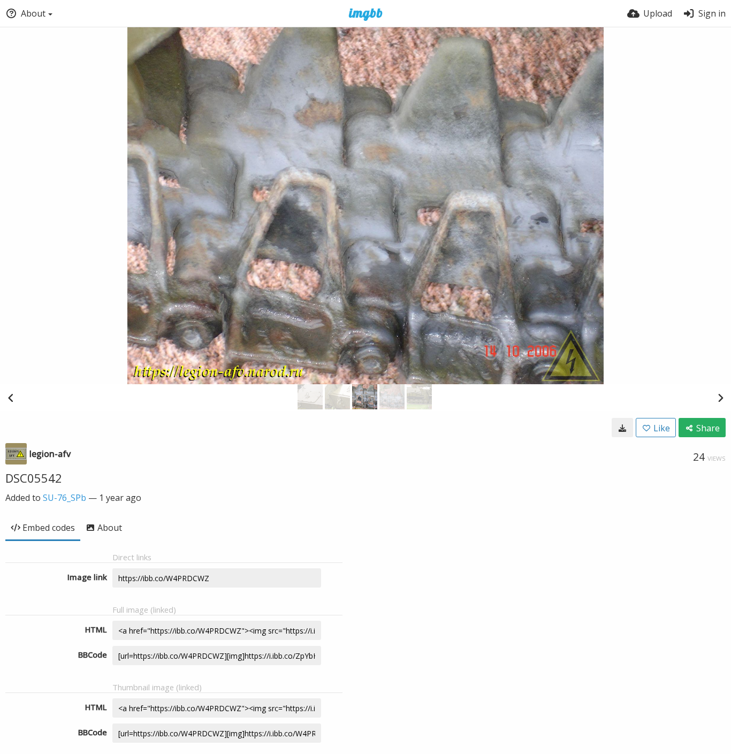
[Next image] (720, 397)
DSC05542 (33, 478)
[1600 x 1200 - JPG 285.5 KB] (622, 427)
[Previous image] (10, 397)
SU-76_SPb (64, 498)
